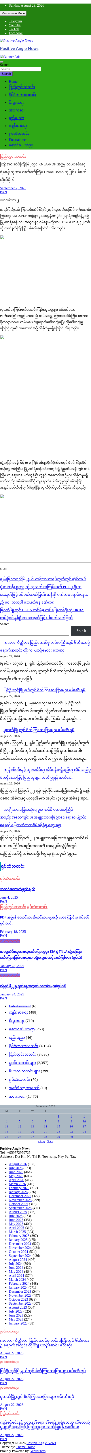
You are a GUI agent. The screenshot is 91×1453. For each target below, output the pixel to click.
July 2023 (16, 1311)
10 (84, 1121)
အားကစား (17, 110)
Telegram (15, 21)
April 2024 (16, 1275)
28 (45, 1137)
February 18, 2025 (13, 932)
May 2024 (16, 1271)
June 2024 (16, 1267)
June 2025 (16, 1220)
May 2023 (16, 1319)
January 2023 (18, 1323)
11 (6, 1126)
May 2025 (16, 1224)
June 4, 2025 (9, 897)
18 (6, 1131)
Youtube (15, 25)
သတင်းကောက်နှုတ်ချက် (17, 889)
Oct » (50, 1141)
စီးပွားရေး (16, 102)
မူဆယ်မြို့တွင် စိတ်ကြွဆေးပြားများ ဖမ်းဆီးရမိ (39, 730)
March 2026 (17, 1184)
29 (58, 1137)
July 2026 (16, 1168)
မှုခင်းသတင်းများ (22, 1063)
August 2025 (18, 1212)
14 (45, 1126)
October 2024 (18, 1252)
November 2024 (20, 1248)
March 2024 (17, 1279)
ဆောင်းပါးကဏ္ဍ (21, 145)
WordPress (38, 1451)
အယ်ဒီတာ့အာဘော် (24, 1088)
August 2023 (18, 1307)
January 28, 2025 (12, 966)
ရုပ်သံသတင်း (19, 133)
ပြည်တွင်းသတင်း (22, 87)
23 (71, 1131)
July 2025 (16, 1216)
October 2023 (18, 1299)
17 (84, 1126)
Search (4, 65)
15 (58, 1126)
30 (71, 1137)
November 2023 (20, 1295)
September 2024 (20, 1255)
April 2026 (16, 1180)
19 (19, 1131)
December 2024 (20, 1244)
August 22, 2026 (11, 1353)
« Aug (41, 1141)
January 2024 (18, 1287)
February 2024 (19, 1283)
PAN (3, 192)
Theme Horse (25, 1447)
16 (71, 1126)
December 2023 (20, 1291)
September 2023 (20, 1303)
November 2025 (20, 1200)
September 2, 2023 (13, 188)
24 (84, 1131)
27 (32, 1137)
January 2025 (18, 1240)
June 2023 (16, 1315)
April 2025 (16, 1228)
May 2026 (16, 1176)
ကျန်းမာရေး (18, 126)
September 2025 (20, 1208)
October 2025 (18, 1204)
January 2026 (18, 1192)
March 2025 (17, 1232)
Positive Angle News (19, 49)
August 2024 (18, 1259)
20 (32, 1131)
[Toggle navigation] (2, 62)
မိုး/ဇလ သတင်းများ (24, 1071)
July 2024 (16, 1263)
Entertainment (18, 140)
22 (58, 1131)
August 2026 (18, 1164)
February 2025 (19, 1236)
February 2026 (19, 1188)
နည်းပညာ (16, 118)
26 (19, 1137)
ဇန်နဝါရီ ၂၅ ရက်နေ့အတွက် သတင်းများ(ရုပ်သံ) (33, 986)
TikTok (14, 29)
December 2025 (20, 1196)
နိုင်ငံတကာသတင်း (22, 95)
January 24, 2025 (12, 994)
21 (45, 1131)
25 (6, 1137)
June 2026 (16, 1172)
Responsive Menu (13, 13)
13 (32, 1126)
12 (19, 1126)
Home (13, 81)
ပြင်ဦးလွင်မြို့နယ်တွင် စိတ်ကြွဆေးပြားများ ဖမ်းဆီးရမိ (44, 690)
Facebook (16, 33)
